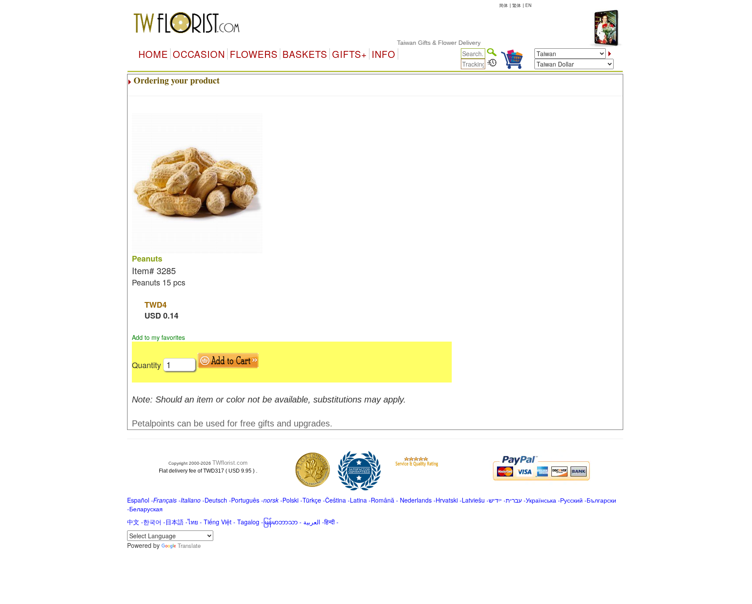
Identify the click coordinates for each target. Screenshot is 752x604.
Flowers (254, 54)
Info (384, 54)
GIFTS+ (349, 54)
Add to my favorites (158, 337)
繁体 (516, 5)
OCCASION (199, 54)
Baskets (304, 54)
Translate (189, 545)
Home (153, 54)
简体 (503, 5)
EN (528, 5)
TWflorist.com (230, 463)
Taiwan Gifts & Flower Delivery (430, 42)
